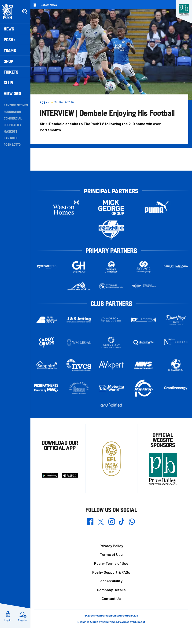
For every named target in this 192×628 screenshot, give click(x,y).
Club (8, 83)
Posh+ (9, 39)
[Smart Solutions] (143, 266)
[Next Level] (175, 267)
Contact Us (111, 598)
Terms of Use (111, 554)
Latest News (49, 4)
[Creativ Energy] (175, 388)
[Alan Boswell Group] (46, 320)
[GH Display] (78, 266)
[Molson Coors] (111, 319)
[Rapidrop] (143, 387)
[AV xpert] (111, 365)
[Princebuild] (46, 266)
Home (34, 4)
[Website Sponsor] (184, 10)
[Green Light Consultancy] (111, 342)
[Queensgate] (143, 342)
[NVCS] (78, 365)
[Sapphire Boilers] (46, 365)
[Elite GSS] (143, 320)
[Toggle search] (25, 12)
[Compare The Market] (111, 266)
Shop (8, 61)
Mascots (10, 131)
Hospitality (12, 124)
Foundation (12, 111)
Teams (10, 50)
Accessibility (111, 581)
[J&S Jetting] (78, 319)
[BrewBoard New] (175, 365)
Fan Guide (11, 137)
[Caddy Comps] (46, 342)
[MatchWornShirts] (143, 365)
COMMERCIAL (13, 118)
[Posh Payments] (46, 388)
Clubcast (139, 621)
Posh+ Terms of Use (111, 563)
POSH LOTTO (12, 144)
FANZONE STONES (16, 105)
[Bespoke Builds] (78, 286)
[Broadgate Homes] (78, 387)
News (9, 29)
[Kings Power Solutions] (111, 230)
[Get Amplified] (111, 405)
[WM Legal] (78, 342)
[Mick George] (111, 207)
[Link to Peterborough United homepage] (9, 11)
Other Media (109, 621)
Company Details (111, 589)
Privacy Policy (111, 545)
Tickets (11, 72)
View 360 (12, 93)
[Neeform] (175, 342)
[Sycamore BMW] (111, 286)
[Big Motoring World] (111, 388)
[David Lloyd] (175, 319)
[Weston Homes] (66, 207)
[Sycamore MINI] (143, 286)
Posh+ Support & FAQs (111, 572)
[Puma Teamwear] (157, 207)
